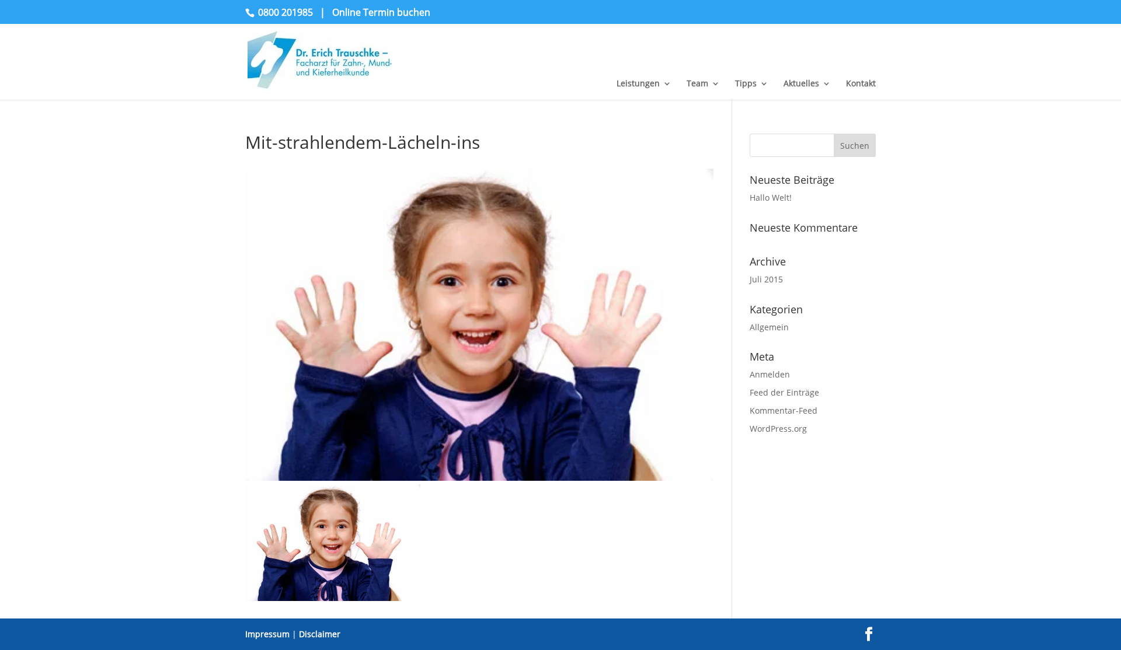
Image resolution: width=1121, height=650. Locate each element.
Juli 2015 (766, 279)
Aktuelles (801, 84)
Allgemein (769, 327)
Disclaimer (319, 633)
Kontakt (861, 84)
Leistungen (638, 84)
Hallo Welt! (771, 197)
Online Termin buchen (381, 12)
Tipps (746, 84)
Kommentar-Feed (783, 410)
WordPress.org (778, 428)
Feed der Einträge (784, 392)
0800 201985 (285, 12)
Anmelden (770, 374)
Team (697, 84)
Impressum (267, 633)
